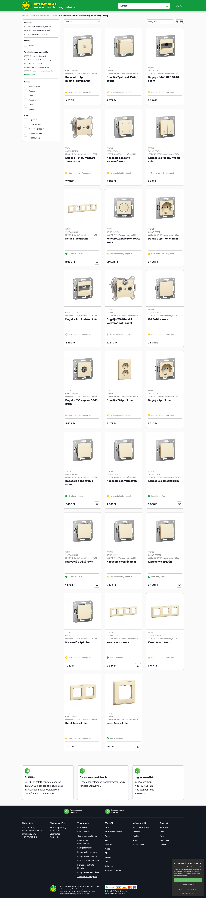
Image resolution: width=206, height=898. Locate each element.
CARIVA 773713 (71, 70)
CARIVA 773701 (71, 636)
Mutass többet (29, 74)
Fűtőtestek (82, 827)
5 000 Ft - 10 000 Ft (36, 124)
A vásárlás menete (141, 827)
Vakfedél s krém (158, 319)
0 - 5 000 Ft (33, 120)
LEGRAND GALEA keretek (33, 64)
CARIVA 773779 (71, 393)
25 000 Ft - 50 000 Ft (36, 133)
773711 (68, 471)
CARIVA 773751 (113, 716)
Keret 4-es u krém (118, 642)
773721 (151, 229)
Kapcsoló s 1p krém (77, 642)
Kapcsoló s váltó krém (79, 561)
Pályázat (71, 7)
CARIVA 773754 (113, 636)
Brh (106, 862)
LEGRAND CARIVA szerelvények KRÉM (37, 30)
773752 (68, 713)
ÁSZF (135, 840)
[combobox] (82, 21)
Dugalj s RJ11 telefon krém (81, 319)
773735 (110, 310)
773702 (151, 552)
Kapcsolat (164, 840)
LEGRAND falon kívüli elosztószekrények (38, 60)
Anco (107, 836)
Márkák (51, 7)
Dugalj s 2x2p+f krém (120, 400)
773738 (68, 310)
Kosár (181, 5)
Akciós (31, 104)
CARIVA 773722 (113, 70)
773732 (68, 148)
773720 (151, 390)
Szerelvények (44, 15)
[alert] (188, 877)
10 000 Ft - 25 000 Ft (36, 129)
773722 (110, 67)
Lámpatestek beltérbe (87, 852)
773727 (110, 390)
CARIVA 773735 (113, 313)
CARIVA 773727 (113, 393)
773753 (151, 633)
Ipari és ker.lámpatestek (88, 860)
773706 (68, 552)
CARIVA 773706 (71, 555)
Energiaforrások (84, 848)
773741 (151, 67)
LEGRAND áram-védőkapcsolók (35, 56)
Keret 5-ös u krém (76, 238)
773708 (110, 471)
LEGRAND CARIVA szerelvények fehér (37, 27)
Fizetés (136, 836)
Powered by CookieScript (187, 893)
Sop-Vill (25, 15)
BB (106, 853)
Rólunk (163, 836)
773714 (151, 148)
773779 (68, 390)
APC (107, 840)
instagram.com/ (117, 811)
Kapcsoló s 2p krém (160, 561)
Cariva (54, 15)
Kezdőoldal (165, 827)
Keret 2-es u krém (76, 723)
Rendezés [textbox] (68, 22)
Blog (61, 7)
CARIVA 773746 (154, 313)
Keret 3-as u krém (159, 642)
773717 (109, 229)
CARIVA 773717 (113, 232)
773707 (151, 471)
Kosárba (96, 262)
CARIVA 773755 (71, 232)
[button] (188, 890)
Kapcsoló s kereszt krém (163, 480)
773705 (110, 552)
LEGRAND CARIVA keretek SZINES (36, 34)
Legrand (31, 45)
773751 (109, 713)
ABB (107, 827)
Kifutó (31, 95)
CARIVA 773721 (154, 232)
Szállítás (136, 832)
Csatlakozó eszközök (87, 836)
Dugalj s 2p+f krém (159, 400)
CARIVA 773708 (113, 474)
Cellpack (109, 866)
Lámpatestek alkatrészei (88, 872)
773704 (110, 148)
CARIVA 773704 (113, 151)
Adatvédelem (138, 844)
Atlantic (108, 844)
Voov (123, 893)
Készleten (32, 109)
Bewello (108, 857)
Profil (177, 5)
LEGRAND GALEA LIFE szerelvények (37, 67)
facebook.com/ (76, 811)
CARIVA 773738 (71, 313)
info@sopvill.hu (143, 782)
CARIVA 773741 (154, 70)
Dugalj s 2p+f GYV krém (163, 238)
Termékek (39, 7)
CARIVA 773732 (71, 151)
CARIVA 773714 (154, 151)
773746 (151, 310)
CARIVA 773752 (71, 716)
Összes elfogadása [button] (187, 880)
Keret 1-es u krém (117, 723)
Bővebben (185, 875)
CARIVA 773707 (154, 474)
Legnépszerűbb (34, 86)
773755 (68, 229)
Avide (107, 849)
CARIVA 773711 (71, 474)
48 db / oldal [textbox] (152, 22)
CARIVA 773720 (154, 393)
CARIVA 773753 (154, 636)
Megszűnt (32, 100)
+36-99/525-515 (144, 785)
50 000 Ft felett (34, 138)
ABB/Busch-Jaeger (113, 832)
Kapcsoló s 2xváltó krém (122, 480)
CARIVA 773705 (113, 555)
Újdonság (32, 91)
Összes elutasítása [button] (187, 885)
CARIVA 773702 (154, 555)
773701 (68, 633)
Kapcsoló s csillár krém (121, 561)
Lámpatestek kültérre (87, 856)
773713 (68, 67)
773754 (110, 633)
